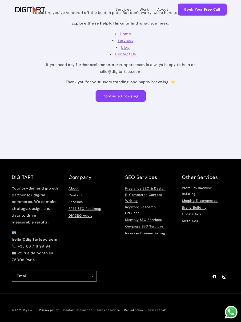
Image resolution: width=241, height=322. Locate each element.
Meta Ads (190, 221)
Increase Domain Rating (145, 233)
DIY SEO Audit (80, 215)
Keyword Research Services (140, 210)
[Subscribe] (91, 276)
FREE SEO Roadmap (84, 208)
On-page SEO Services (144, 226)
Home (125, 33)
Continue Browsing (121, 96)
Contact (75, 195)
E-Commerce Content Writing (143, 198)
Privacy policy (49, 310)
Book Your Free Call (202, 9)
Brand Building (194, 207)
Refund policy (133, 310)
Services (123, 9)
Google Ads (191, 214)
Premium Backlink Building (197, 191)
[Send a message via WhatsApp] (231, 312)
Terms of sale (157, 310)
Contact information (77, 310)
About (162, 9)
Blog (125, 47)
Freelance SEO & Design (145, 188)
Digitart (28, 310)
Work (144, 9)
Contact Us (125, 54)
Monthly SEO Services (143, 220)
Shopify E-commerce (200, 200)
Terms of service (108, 310)
